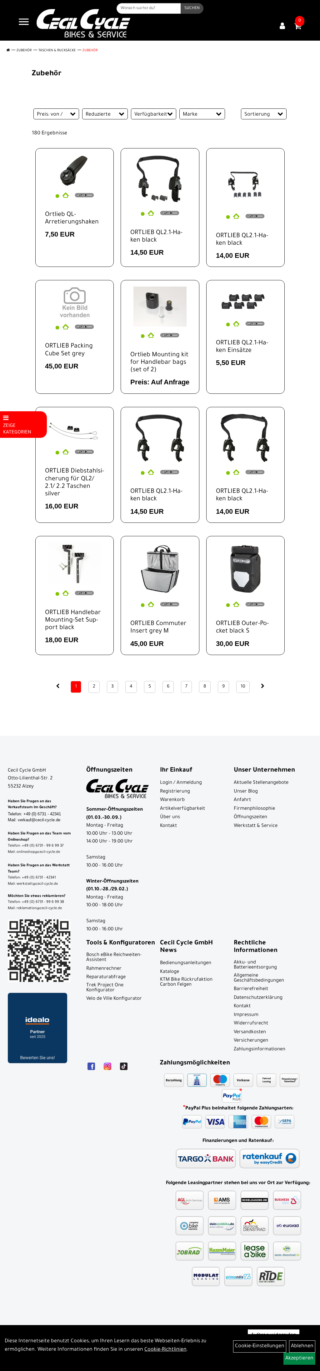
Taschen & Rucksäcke (57, 51)
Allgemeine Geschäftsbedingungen (259, 978)
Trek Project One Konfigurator (104, 988)
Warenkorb (172, 800)
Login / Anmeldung (181, 783)
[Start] (8, 51)
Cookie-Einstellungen (259, 1346)
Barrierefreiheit (251, 989)
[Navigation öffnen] (24, 23)
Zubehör (24, 51)
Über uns (170, 817)
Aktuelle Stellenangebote (261, 783)
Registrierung (175, 791)
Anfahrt (242, 800)
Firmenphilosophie (254, 809)
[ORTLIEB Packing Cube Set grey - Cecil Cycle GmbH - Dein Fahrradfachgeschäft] (74, 302)
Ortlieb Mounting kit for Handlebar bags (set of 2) (159, 363)
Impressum (246, 1015)
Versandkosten (250, 1032)
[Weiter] (262, 686)
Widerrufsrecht (251, 1023)
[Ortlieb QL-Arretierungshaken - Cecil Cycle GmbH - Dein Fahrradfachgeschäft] (74, 170)
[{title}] (282, 26)
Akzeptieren (299, 1358)
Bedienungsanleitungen (185, 963)
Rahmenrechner (104, 969)
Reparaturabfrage (106, 977)
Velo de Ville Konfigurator (114, 999)
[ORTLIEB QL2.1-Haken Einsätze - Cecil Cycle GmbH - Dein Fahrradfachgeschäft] (245, 301)
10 (243, 686)
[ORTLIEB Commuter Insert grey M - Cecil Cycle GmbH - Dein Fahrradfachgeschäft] (159, 569)
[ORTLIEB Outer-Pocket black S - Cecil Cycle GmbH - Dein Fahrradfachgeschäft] (245, 569)
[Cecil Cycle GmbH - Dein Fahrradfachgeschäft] (83, 23)
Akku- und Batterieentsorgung (255, 965)
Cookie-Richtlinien (165, 1350)
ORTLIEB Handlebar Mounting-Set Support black (73, 621)
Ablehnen (302, 1346)
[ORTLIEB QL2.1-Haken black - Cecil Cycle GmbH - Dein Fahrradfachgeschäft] (159, 179)
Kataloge (169, 972)
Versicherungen (251, 1040)
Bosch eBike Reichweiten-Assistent (114, 958)
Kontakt (168, 826)
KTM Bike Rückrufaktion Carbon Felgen (186, 982)
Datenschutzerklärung (258, 998)
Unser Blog (246, 791)
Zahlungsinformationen (259, 1049)
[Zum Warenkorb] (297, 28)
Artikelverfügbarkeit (182, 809)
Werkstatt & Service (256, 826)
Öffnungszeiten (250, 817)
